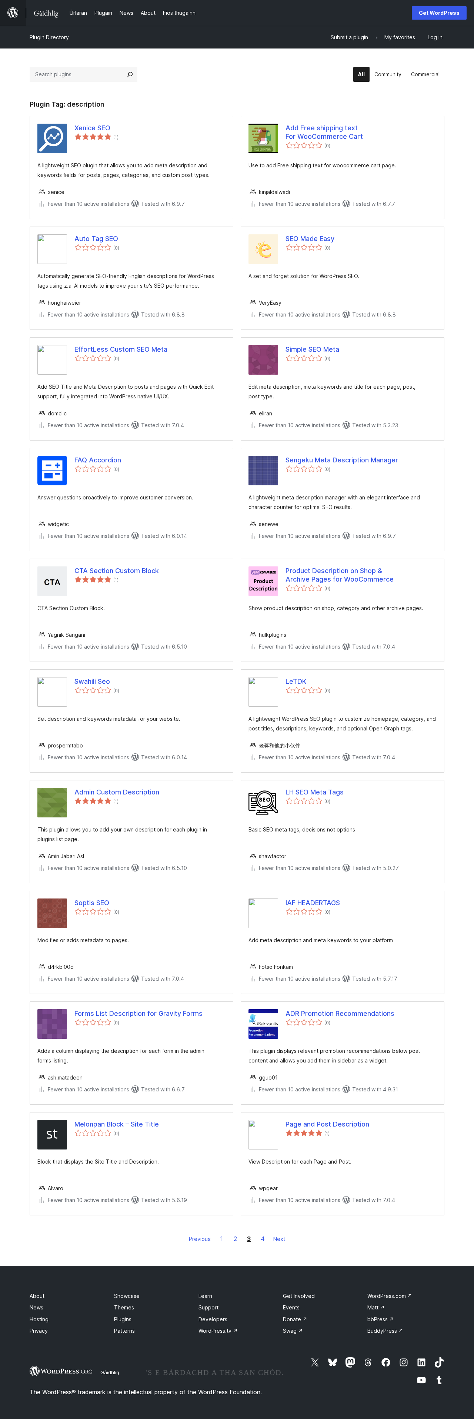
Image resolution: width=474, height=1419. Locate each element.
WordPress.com (389, 1296)
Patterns (124, 1331)
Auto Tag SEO (96, 238)
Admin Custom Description (116, 792)
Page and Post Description (327, 1124)
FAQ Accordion (97, 460)
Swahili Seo (92, 681)
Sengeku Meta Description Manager (342, 460)
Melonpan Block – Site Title (116, 1124)
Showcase (127, 1296)
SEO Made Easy (310, 238)
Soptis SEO (91, 903)
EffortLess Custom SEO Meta (120, 349)
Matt (376, 1307)
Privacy (39, 1331)
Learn (205, 1296)
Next (279, 1239)
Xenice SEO (92, 128)
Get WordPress (439, 13)
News (36, 1307)
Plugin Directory (49, 37)
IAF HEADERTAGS (313, 903)
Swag (293, 1331)
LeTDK (296, 681)
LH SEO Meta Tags (315, 792)
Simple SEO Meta (312, 349)
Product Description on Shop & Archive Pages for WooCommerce (340, 575)
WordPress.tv (218, 1331)
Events (291, 1307)
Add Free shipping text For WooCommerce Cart (324, 132)
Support (208, 1307)
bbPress (380, 1319)
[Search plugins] (130, 74)
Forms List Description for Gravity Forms (138, 1013)
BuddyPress (385, 1331)
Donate (295, 1319)
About (37, 1296)
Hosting (39, 1319)
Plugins (122, 1319)
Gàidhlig (109, 1372)
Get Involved (299, 1296)
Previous (200, 1239)
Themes (124, 1307)
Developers (212, 1319)
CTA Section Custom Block (116, 571)
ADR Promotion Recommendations (340, 1013)
